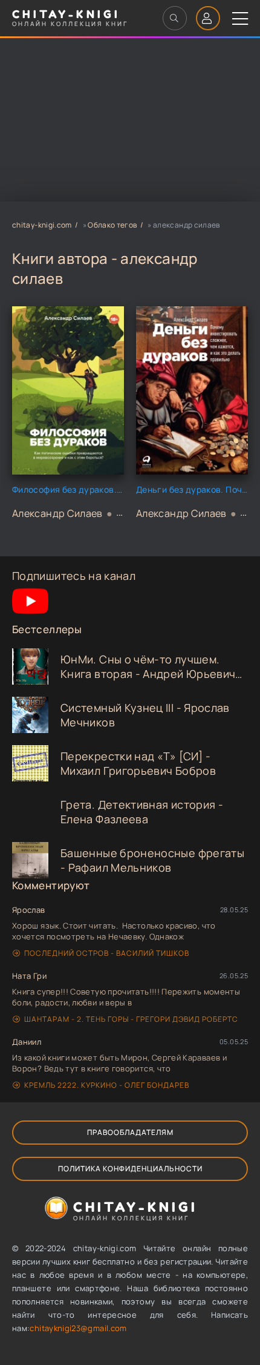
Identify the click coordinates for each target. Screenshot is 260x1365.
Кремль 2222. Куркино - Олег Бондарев (106, 1085)
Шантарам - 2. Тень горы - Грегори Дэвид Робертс (131, 1019)
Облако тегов (112, 225)
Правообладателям (130, 1132)
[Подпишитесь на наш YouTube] (30, 615)
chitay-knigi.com (42, 225)
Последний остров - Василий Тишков (106, 953)
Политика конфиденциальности (130, 1168)
